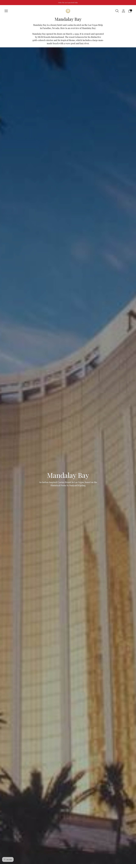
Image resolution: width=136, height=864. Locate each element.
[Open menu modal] (6, 11)
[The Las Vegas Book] (68, 11)
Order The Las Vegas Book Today (68, 2)
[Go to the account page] (123, 11)
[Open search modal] (117, 11)
